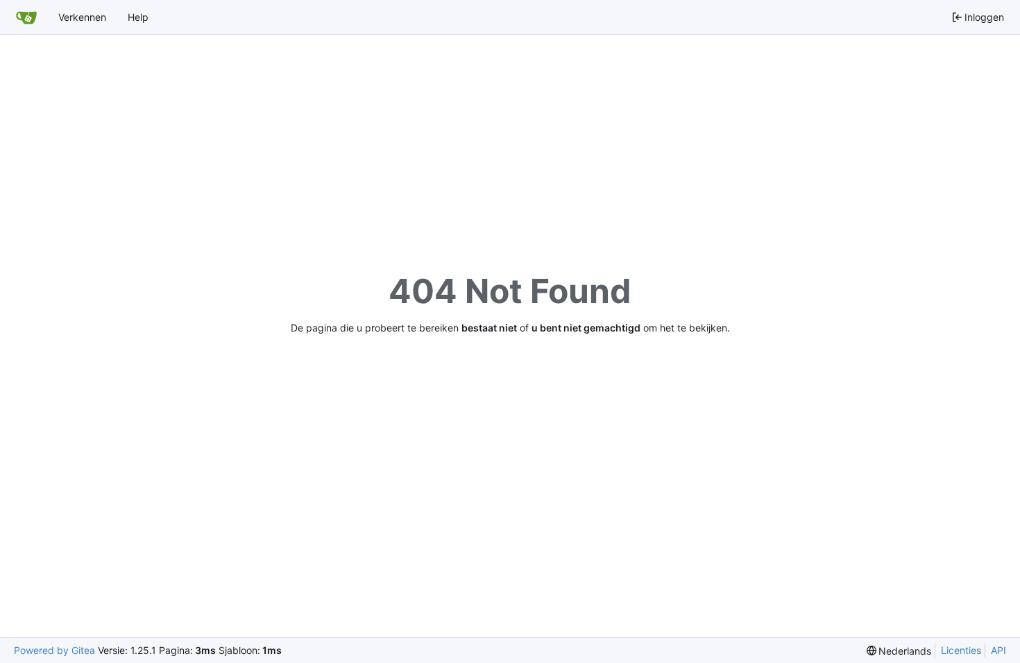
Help (138, 17)
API (998, 650)
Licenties (961, 650)
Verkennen (82, 17)
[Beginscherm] (26, 17)
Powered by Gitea (54, 650)
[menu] (899, 651)
